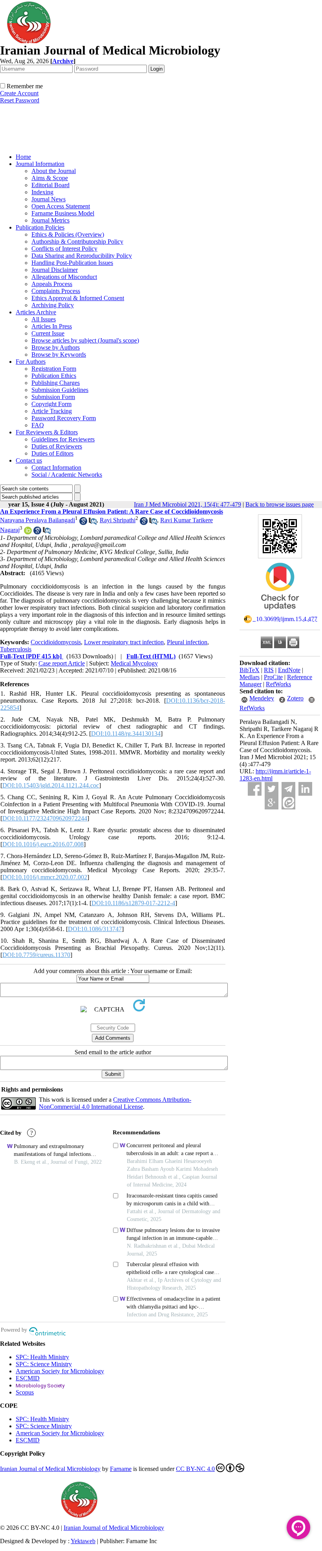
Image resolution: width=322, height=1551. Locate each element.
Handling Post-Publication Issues (72, 262)
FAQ (37, 425)
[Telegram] (288, 789)
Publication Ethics (53, 375)
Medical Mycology (134, 663)
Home (23, 156)
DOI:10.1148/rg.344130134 (126, 733)
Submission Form (53, 397)
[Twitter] (271, 789)
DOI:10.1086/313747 (95, 929)
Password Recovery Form (63, 418)
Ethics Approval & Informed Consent (77, 298)
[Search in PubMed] (93, 522)
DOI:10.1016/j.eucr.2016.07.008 (43, 844)
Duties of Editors (52, 453)
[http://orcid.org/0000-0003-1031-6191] (28, 532)
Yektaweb (83, 1541)
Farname (121, 1468)
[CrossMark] (280, 612)
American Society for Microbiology (60, 1371)
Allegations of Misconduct (64, 276)
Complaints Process (55, 291)
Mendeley (261, 698)
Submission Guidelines (59, 389)
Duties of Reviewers (56, 446)
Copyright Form (51, 404)
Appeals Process (51, 284)
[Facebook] (255, 789)
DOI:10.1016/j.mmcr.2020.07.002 (44, 877)
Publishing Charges (55, 382)
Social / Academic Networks (66, 474)
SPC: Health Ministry (42, 1357)
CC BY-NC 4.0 (195, 1468)
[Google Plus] (271, 802)
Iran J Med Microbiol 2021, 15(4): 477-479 (187, 504)
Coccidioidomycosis (56, 642)
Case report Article (61, 663)
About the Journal (53, 171)
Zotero (295, 698)
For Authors (31, 361)
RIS (269, 670)
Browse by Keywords (58, 354)
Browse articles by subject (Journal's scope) (85, 340)
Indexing (42, 192)
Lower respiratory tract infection (124, 642)
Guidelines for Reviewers (63, 439)
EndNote (289, 670)
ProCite (273, 677)
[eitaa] (288, 802)
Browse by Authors (55, 347)
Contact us (29, 460)
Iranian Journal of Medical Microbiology (50, 1468)
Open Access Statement (60, 206)
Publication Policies (40, 227)
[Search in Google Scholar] (83, 522)
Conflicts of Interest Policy (64, 248)
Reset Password (19, 100)
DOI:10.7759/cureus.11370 (36, 954)
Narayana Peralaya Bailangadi (37, 520)
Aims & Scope (49, 178)
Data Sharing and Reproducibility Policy (81, 255)
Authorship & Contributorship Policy (77, 241)
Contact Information (56, 467)
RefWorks (278, 684)
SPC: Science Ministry (44, 1364)
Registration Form (53, 368)
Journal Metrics (50, 220)
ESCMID (28, 1378)
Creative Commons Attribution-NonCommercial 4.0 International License (115, 1103)
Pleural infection (187, 642)
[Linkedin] (305, 789)
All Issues (43, 319)
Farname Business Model (62, 213)
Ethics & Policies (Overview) (67, 234)
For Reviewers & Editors (47, 432)
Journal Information (40, 163)
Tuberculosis (15, 649)
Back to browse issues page (279, 504)
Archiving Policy (52, 305)
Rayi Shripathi (117, 520)
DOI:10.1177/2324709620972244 (44, 818)
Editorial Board (50, 185)
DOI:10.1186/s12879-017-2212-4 (133, 903)
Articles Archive (36, 312)
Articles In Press (51, 326)
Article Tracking (51, 411)
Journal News (48, 199)
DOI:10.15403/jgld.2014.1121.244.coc (50, 785)
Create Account (19, 93)
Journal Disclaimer (54, 269)
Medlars (250, 677)
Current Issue (47, 333)
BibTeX (250, 670)
